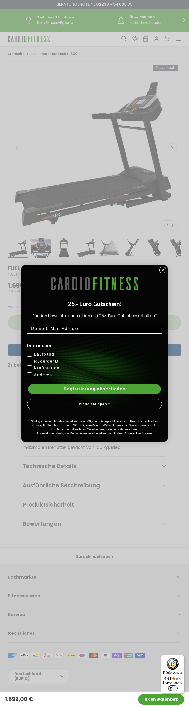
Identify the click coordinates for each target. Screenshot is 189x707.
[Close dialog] (163, 270)
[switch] (173, 688)
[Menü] (181, 658)
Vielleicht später (94, 404)
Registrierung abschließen (95, 389)
